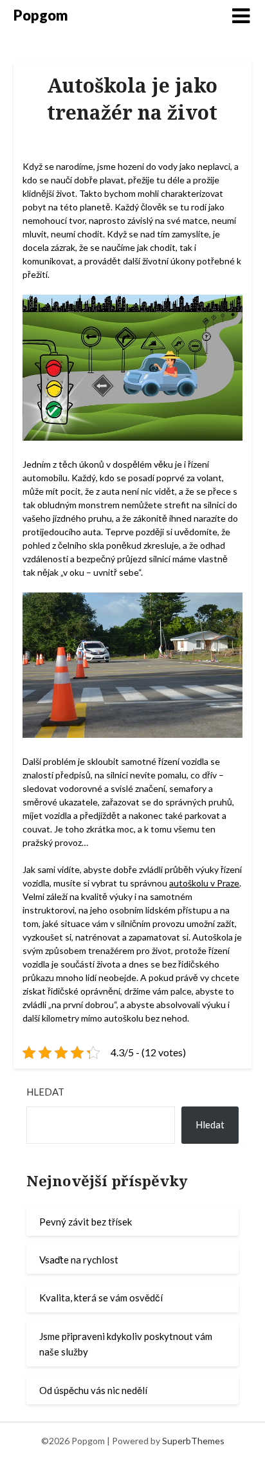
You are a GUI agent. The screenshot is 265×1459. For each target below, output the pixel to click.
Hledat (45, 1091)
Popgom (41, 15)
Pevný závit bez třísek (85, 1221)
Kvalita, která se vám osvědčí (101, 1297)
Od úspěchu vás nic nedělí (93, 1390)
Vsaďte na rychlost (78, 1259)
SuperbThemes (193, 1440)
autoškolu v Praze (204, 882)
